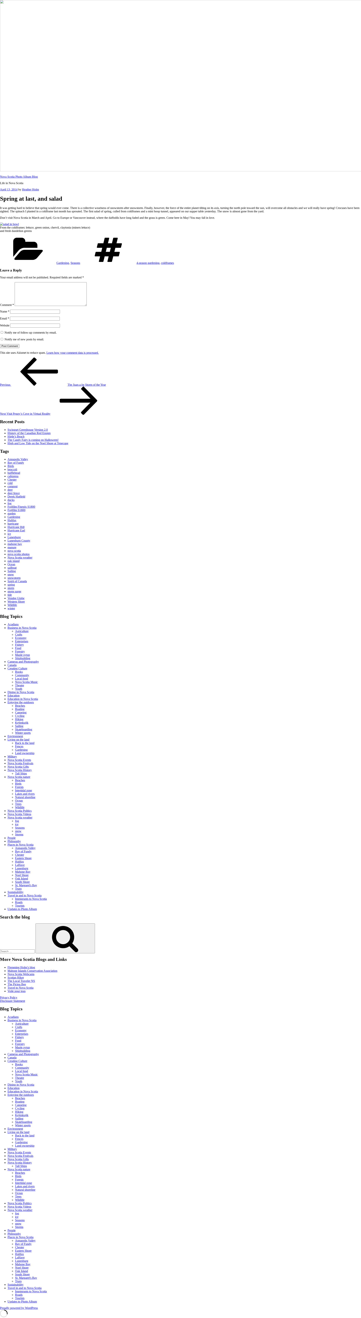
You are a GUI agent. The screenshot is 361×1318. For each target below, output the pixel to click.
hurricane (13, 523)
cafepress (13, 476)
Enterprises (21, 641)
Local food (21, 678)
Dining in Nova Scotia (21, 692)
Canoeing (21, 712)
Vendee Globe (16, 598)
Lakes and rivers (25, 793)
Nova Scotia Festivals (20, 763)
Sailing (12, 571)
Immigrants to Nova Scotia (31, 898)
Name (4, 311)
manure (12, 547)
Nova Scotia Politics (20, 810)
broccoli (12, 469)
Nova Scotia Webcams (21, 974)
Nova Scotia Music (26, 682)
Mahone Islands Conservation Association (32, 970)
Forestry (20, 651)
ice (9, 533)
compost (12, 486)
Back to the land (24, 743)
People (12, 837)
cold (10, 483)
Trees (18, 804)
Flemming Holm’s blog (21, 967)
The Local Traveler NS (21, 981)
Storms (19, 834)
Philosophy (14, 841)
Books (19, 671)
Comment (7, 304)
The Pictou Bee (17, 984)
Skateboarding (23, 729)
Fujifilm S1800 (16, 510)
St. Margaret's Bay (26, 885)
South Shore (22, 881)
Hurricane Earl (16, 530)
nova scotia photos (19, 554)
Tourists (19, 905)
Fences (19, 746)
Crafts (18, 634)
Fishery (19, 644)
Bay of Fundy (16, 462)
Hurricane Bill (16, 527)
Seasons (75, 263)
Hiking (19, 719)
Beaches (20, 705)
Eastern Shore (23, 858)
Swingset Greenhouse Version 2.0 (28, 429)
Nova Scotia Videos (19, 814)
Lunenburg (14, 537)
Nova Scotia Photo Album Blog (19, 176)
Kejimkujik (21, 722)
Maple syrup (22, 654)
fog (9, 503)
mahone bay (15, 544)
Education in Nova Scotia (23, 699)
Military (12, 756)
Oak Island (21, 878)
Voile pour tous (17, 991)
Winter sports (23, 732)
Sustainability (16, 892)
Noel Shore (22, 875)
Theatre (19, 685)
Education (14, 695)
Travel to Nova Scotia (20, 987)
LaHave (20, 865)
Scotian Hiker (16, 977)
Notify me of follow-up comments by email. (31, 332)
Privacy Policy (8, 997)
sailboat (12, 567)
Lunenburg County (19, 540)
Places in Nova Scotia (20, 844)
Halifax (12, 520)
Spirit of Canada (17, 581)
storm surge (14, 591)
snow (11, 574)
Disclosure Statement (12, 1000)
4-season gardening (148, 263)
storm (11, 588)
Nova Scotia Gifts (18, 766)
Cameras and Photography (23, 661)
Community (22, 675)
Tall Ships (21, 773)
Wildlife (12, 605)
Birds (11, 466)
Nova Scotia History (20, 770)
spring (11, 584)
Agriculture (22, 631)
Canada (12, 665)
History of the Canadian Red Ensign (29, 433)
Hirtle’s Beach (16, 436)
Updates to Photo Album (22, 909)
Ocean (11, 564)
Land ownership (24, 753)
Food (18, 648)
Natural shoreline (25, 797)
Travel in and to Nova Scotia (25, 895)
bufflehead (14, 472)
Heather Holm (30, 189)
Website (4, 325)
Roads (19, 902)
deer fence (14, 493)
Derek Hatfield (16, 496)
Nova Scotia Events (19, 760)
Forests (19, 787)
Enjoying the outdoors (21, 702)
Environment (15, 736)
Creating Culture (17, 668)
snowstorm (14, 577)
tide (10, 594)
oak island (14, 561)
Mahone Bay (22, 871)
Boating (19, 709)
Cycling (19, 715)
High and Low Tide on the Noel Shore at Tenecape (38, 443)
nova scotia (14, 550)
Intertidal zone (23, 790)
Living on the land (18, 739)
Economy (21, 638)
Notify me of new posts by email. (24, 339)
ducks (11, 500)
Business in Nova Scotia (22, 627)
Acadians (13, 624)
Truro (18, 888)
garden (12, 513)
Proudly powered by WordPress (19, 1308)
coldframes (167, 263)
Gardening (62, 263)
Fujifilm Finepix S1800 (21, 506)
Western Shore (16, 601)
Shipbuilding (22, 658)
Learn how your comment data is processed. (72, 352)
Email (4, 318)
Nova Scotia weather (20, 557)
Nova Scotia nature (19, 776)
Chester (12, 479)
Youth (18, 688)
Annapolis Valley (18, 459)
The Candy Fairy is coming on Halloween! (33, 439)
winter (11, 608)
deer (10, 489)
